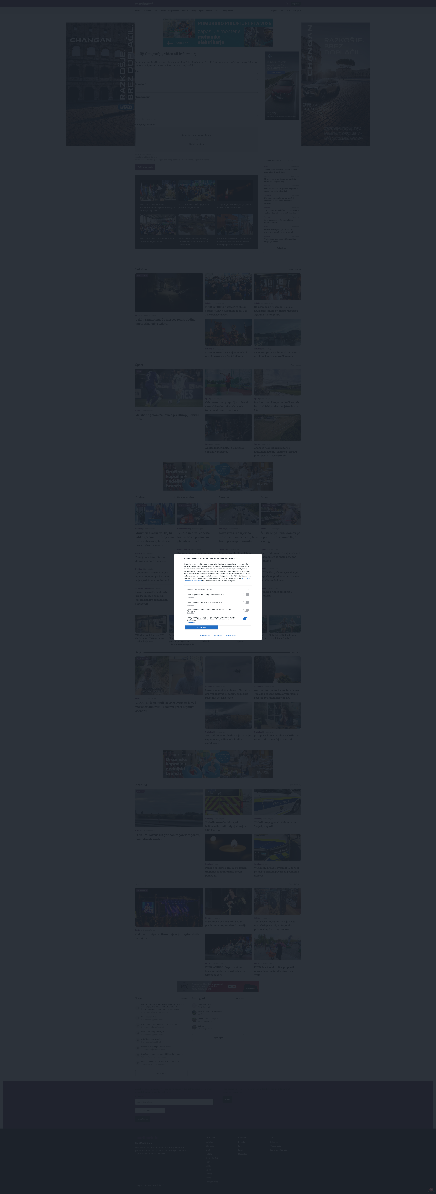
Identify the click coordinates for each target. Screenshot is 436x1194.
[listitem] (218, 589)
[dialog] (218, 597)
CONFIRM (201, 627)
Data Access (218, 635)
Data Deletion (205, 635)
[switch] (246, 594)
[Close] (257, 558)
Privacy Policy (231, 635)
